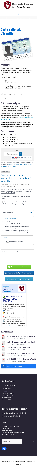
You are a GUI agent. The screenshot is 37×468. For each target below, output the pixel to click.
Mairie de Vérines (22, 4)
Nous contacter (6, 398)
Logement (16, 162)
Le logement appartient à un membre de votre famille (16, 197)
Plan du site (5, 428)
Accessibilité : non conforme (10, 426)
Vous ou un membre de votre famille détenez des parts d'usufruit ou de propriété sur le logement (17, 203)
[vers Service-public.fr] (21, 158)
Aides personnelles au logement (14, 241)
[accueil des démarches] (17, 150)
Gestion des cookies (8, 434)
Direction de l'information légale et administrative (13, 252)
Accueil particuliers (6, 162)
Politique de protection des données (13, 432)
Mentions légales (7, 430)
